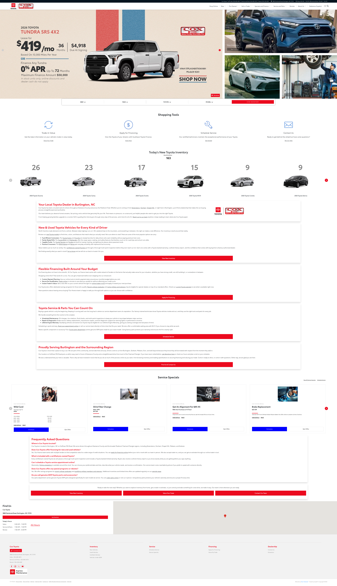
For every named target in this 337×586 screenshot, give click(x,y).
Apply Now (128, 140)
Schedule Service (292, 95)
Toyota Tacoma (60, 242)
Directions (271, 552)
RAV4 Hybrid (63, 244)
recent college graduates (63, 471)
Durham (143, 208)
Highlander (73, 240)
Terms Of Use (26, 581)
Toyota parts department (77, 329)
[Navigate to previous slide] (1, 54)
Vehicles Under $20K (96, 557)
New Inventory (235, 49)
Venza (72, 244)
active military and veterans (117, 287)
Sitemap (32, 581)
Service (152, 546)
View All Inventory (168, 155)
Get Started (208, 140)
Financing (213, 546)
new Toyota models (52, 234)
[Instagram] (15, 566)
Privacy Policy (19, 581)
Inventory (94, 546)
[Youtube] (22, 566)
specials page (156, 471)
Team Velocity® (304, 581)
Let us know (71, 251)
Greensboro (136, 208)
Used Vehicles (94, 552)
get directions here (168, 354)
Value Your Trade (48, 140)
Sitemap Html (38, 581)
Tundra (71, 242)
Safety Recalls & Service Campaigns (57, 581)
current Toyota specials (183, 287)
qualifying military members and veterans (88, 471)
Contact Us (17, 550)
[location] (271, 1)
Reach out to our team (140, 217)
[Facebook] (11, 566)
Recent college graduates (95, 287)
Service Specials (153, 552)
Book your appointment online (68, 326)
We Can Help (289, 140)
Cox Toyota (12, 581)
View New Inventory (168, 258)
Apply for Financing (168, 297)
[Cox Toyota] (22, 6)
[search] (328, 6)
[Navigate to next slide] (221, 54)
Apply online (63, 281)
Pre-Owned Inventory (234, 95)
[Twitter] (19, 566)
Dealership (272, 546)
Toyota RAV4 (62, 240)
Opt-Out (69, 581)
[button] (225, 516)
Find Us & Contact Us (168, 365)
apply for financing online (119, 452)
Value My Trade (213, 552)
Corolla (77, 238)
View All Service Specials (310, 380)
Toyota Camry (67, 238)
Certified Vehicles (95, 555)
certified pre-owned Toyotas (76, 248)
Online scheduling (45, 465)
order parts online (112, 478)
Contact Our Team (261, 493)
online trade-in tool (98, 283)
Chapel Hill (150, 208)
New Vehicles (94, 550)
